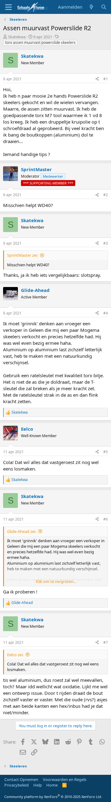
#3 (105, 243)
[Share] (97, 79)
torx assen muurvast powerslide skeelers (40, 42)
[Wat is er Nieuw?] (91, 7)
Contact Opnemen (21, 779)
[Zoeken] (104, 7)
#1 (105, 79)
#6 (105, 519)
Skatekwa (17, 37)
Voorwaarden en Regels (64, 779)
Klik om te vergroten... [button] (56, 581)
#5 (105, 451)
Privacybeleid (16, 785)
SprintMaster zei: (22, 255)
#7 (105, 642)
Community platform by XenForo (53, 796)
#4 (105, 313)
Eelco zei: (15, 654)
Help (37, 785)
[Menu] (8, 7)
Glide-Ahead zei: (21, 531)
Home (52, 785)
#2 (105, 194)
